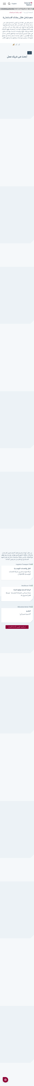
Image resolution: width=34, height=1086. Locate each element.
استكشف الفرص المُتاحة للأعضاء (17, 627)
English (14, 3)
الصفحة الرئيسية (28, 12)
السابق (29, 52)
